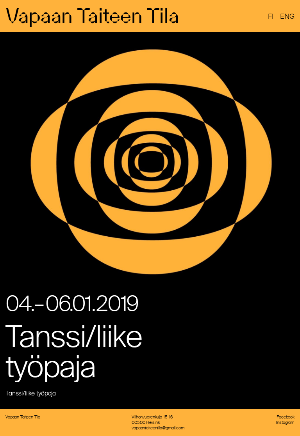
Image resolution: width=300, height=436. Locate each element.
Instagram (285, 422)
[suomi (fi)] (270, 16)
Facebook (286, 417)
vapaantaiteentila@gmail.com (158, 428)
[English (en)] (287, 16)
